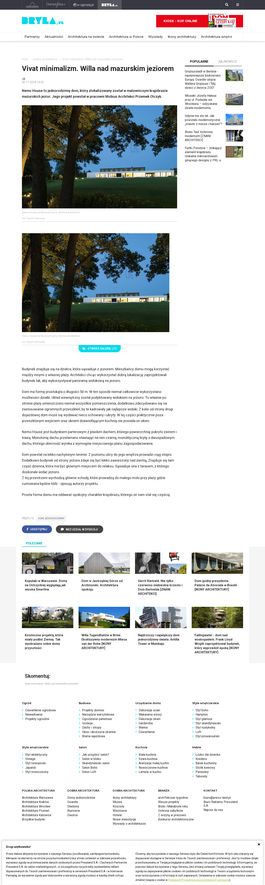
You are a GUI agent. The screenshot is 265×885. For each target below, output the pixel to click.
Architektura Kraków (35, 802)
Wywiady (155, 37)
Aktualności (54, 37)
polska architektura (45, 59)
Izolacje (87, 723)
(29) (102, 348)
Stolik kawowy (205, 767)
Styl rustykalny (205, 727)
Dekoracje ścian (149, 710)
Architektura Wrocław (36, 806)
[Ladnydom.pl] (32, 5)
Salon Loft (89, 772)
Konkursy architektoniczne (176, 819)
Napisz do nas (213, 810)
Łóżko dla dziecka (208, 754)
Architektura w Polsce (126, 37)
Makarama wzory (150, 714)
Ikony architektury (182, 37)
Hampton (202, 714)
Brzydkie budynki (33, 819)
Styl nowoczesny (36, 772)
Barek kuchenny (206, 763)
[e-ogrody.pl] (83, 5)
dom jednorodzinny (51, 518)
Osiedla (72, 802)
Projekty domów (93, 710)
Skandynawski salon (96, 763)
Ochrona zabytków (170, 810)
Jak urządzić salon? (95, 754)
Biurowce (73, 810)
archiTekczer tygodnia (173, 798)
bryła (25, 59)
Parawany (202, 772)
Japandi (30, 767)
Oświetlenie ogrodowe (40, 710)
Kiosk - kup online (180, 21)
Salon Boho (89, 767)
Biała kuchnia (147, 754)
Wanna (143, 727)
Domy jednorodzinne (81, 798)
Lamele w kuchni (150, 772)
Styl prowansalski (208, 736)
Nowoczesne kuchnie (153, 767)
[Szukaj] (226, 5)
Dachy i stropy (91, 727)
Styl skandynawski (208, 723)
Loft (198, 732)
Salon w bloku (91, 759)
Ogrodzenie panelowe (97, 719)
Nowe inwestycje (124, 819)
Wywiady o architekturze (129, 823)
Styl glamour (204, 719)
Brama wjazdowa (93, 736)
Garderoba (146, 723)
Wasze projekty (168, 802)
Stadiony (73, 806)
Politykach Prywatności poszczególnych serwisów (198, 880)
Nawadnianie (33, 714)
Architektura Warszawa (37, 798)
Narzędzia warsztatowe (98, 714)
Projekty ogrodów (37, 719)
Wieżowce (120, 810)
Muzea (117, 802)
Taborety (201, 776)
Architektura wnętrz (216, 37)
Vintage (30, 759)
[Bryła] (110, 5)
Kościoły (118, 806)
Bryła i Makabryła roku (173, 806)
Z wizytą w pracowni (172, 815)
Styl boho (202, 710)
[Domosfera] (56, 5)
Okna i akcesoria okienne (99, 732)
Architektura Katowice (36, 815)
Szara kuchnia (148, 759)
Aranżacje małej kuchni (154, 763)
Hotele (117, 815)
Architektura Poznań (35, 810)
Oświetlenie (147, 732)
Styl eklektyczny (36, 754)
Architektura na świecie (86, 37)
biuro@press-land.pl (217, 798)
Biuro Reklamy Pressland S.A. (221, 803)
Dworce (72, 815)
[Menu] (237, 5)
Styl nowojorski (35, 763)
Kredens (201, 759)
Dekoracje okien (149, 719)
